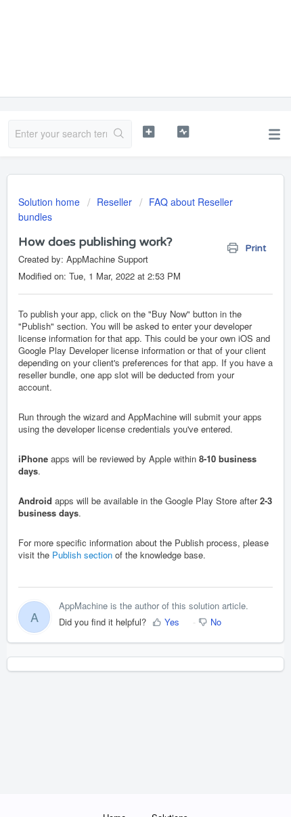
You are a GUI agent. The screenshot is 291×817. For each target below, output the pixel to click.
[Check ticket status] (183, 132)
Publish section (82, 554)
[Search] (119, 134)
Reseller (114, 201)
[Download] (120, 401)
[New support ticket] (148, 132)
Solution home (50, 201)
